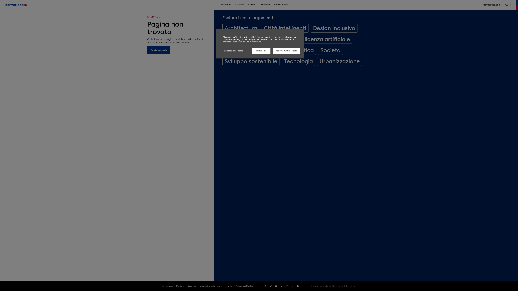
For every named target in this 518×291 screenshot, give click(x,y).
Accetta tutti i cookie (286, 51)
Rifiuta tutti (261, 51)
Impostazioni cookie (233, 51)
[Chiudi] (300, 32)
